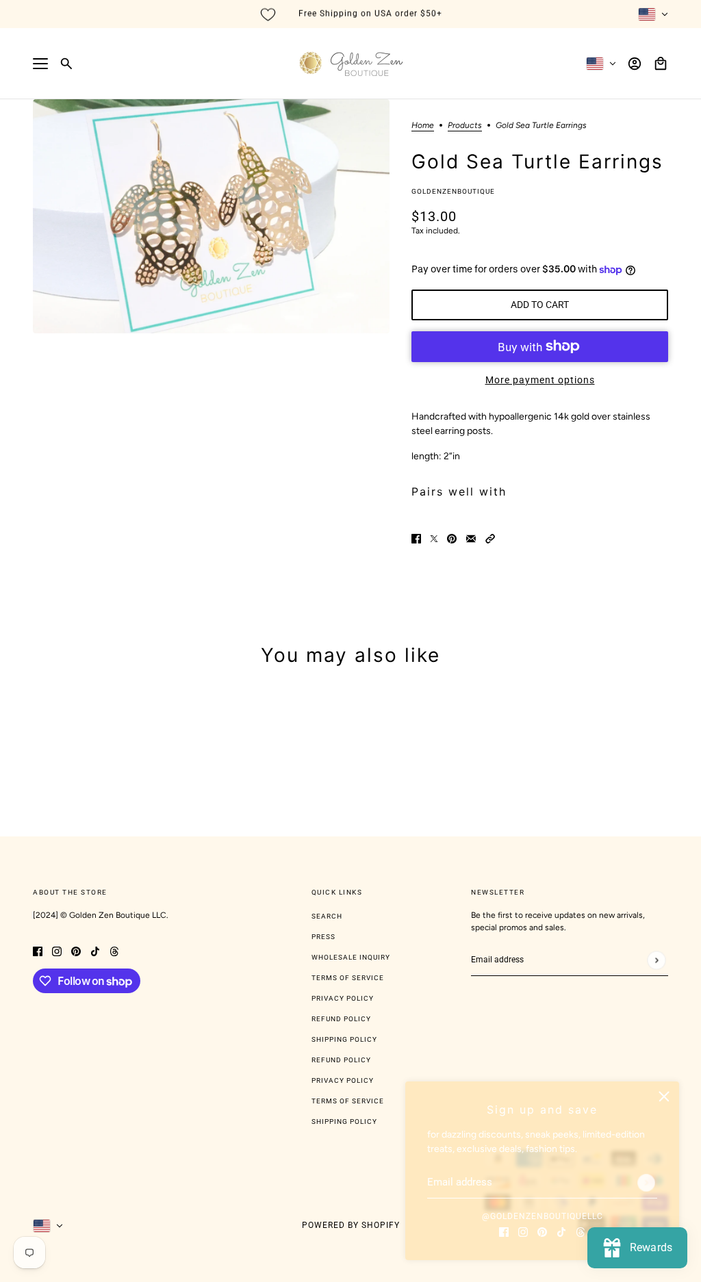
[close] (664, 1096)
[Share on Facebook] (416, 538)
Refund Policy (341, 1019)
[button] (490, 538)
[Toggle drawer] (40, 63)
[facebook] (504, 1231)
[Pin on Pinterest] (452, 538)
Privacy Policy (342, 998)
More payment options (540, 379)
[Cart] (660, 63)
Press (323, 936)
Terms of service (347, 1101)
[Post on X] (434, 538)
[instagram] (523, 1231)
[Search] (66, 63)
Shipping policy (344, 1121)
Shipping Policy (344, 1039)
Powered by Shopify (351, 1225)
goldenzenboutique (453, 191)
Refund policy (341, 1060)
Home (422, 125)
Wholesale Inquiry (350, 957)
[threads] (580, 1231)
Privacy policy (342, 1080)
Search (326, 916)
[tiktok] (561, 1231)
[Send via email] (471, 538)
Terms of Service (347, 978)
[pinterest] (542, 1231)
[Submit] (646, 1183)
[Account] (634, 63)
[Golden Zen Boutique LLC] (351, 63)
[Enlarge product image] (211, 216)
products (465, 125)
